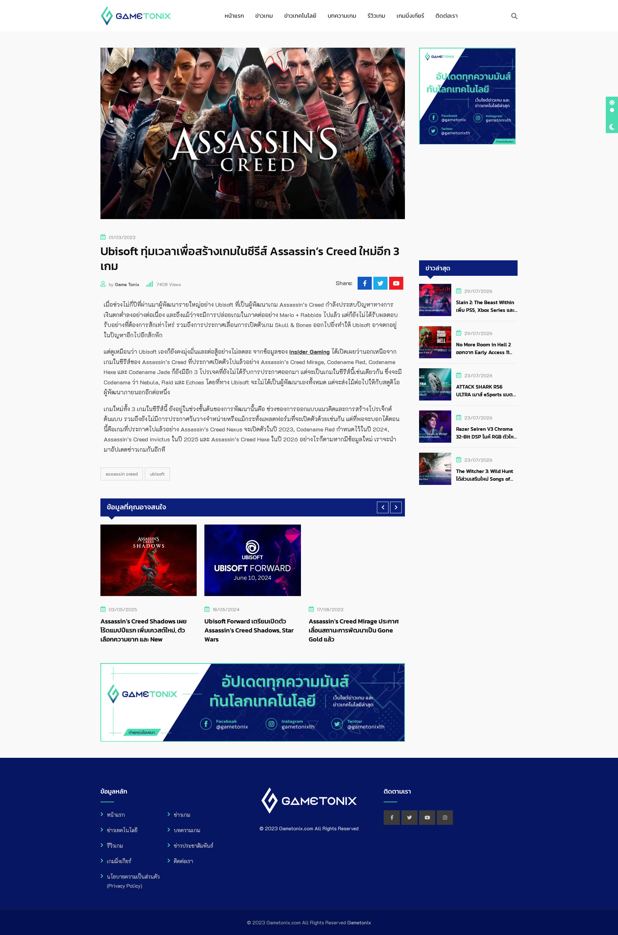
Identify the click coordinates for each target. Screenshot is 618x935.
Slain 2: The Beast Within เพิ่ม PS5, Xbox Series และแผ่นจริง (485, 310)
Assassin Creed (122, 474)
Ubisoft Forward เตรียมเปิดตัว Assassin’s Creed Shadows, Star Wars (156, 630)
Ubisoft (157, 474)
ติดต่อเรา (446, 15)
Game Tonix (127, 284)
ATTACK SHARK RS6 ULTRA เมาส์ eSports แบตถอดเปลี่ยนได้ (484, 394)
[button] (383, 507)
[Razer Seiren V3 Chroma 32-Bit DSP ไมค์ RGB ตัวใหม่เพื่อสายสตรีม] (435, 426)
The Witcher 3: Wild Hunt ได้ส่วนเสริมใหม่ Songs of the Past (484, 478)
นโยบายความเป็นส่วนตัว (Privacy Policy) (133, 881)
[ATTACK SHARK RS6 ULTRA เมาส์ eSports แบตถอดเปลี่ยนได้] (435, 384)
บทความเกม (342, 15)
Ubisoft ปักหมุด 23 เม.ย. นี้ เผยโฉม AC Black (365, 625)
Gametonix (359, 922)
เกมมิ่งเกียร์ (410, 15)
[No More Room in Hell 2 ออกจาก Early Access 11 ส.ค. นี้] (435, 342)
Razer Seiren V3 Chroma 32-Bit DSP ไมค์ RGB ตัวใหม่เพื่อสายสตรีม (486, 436)
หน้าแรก (234, 15)
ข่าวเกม (264, 15)
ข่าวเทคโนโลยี (300, 15)
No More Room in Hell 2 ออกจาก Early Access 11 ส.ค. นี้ (483, 352)
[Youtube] (396, 283)
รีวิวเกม (376, 15)
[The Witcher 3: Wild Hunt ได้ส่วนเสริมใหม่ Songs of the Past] (435, 469)
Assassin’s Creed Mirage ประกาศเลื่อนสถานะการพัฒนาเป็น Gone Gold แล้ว (261, 630)
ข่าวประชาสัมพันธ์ (193, 845)
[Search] (514, 16)
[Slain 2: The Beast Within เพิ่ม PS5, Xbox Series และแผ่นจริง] (435, 300)
